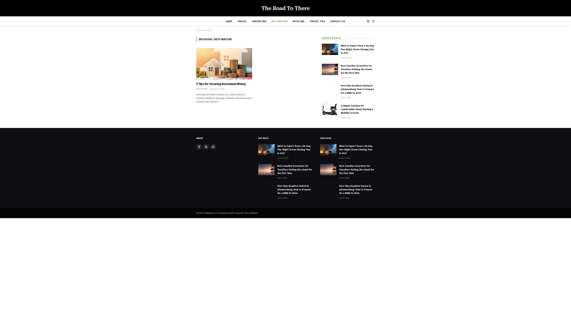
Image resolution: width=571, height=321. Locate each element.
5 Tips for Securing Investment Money (221, 84)
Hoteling (299, 21)
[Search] (368, 21)
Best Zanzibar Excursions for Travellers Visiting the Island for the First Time (356, 69)
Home (229, 21)
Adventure (259, 21)
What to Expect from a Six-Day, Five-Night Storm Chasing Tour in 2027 (357, 49)
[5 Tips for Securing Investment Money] (224, 64)
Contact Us (337, 21)
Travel (242, 21)
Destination (280, 21)
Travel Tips (317, 21)
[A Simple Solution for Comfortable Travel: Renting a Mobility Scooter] (330, 109)
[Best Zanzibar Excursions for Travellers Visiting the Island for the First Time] (330, 69)
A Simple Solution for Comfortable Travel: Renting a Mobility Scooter (357, 109)
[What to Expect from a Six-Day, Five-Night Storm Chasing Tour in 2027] (330, 49)
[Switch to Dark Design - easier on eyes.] (373, 21)
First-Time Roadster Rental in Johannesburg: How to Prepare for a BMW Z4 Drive (357, 89)
